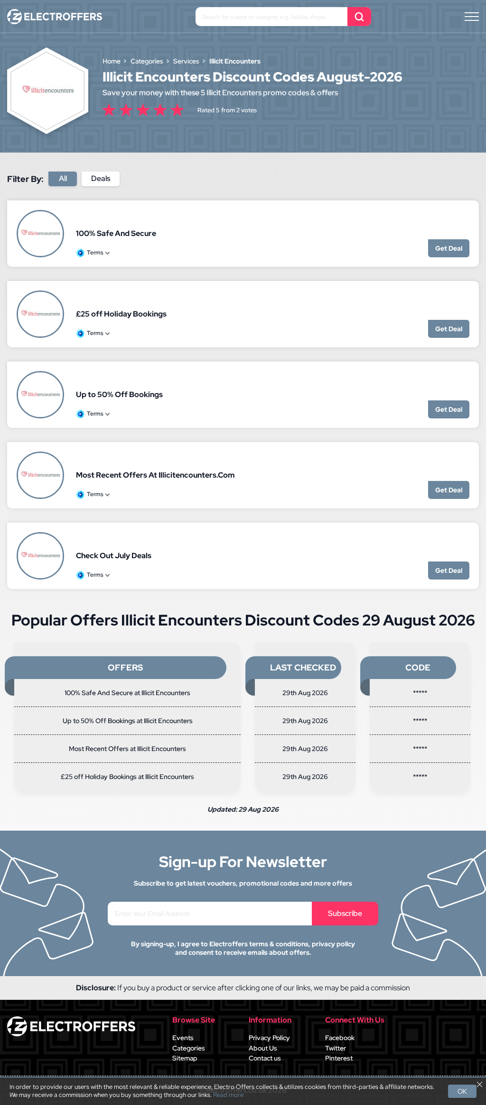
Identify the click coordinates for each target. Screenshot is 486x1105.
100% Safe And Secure (116, 233)
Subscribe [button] (345, 913)
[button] (472, 16)
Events (183, 1037)
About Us (263, 1048)
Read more (228, 1095)
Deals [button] (100, 178)
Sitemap (184, 1058)
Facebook (340, 1037)
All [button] (63, 178)
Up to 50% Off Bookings (119, 394)
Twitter (335, 1048)
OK (462, 1091)
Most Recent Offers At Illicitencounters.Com (155, 475)
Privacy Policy (269, 1037)
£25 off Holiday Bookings (121, 314)
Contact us (265, 1058)
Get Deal (448, 248)
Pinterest (339, 1058)
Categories (188, 1048)
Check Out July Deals (113, 556)
